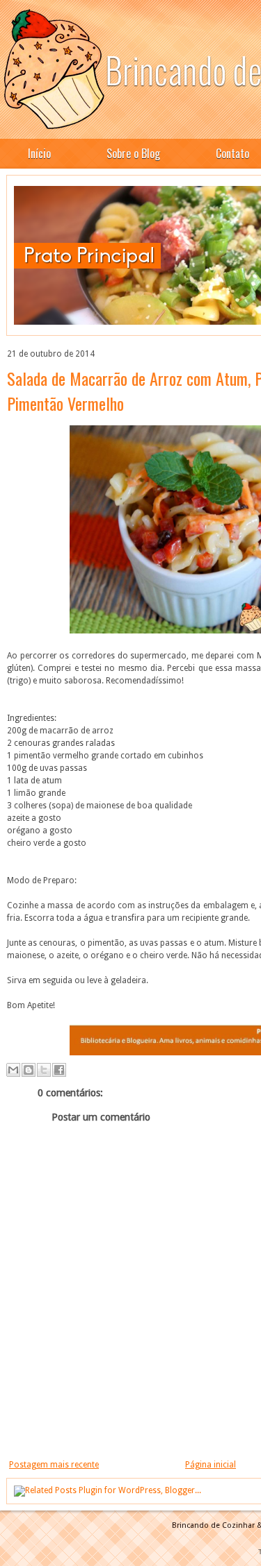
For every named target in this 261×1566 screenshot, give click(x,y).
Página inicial (210, 1465)
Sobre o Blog (133, 153)
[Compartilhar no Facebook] (59, 1070)
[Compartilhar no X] (44, 1070)
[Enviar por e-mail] (13, 1070)
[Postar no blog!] (28, 1070)
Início (39, 153)
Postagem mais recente (54, 1465)
